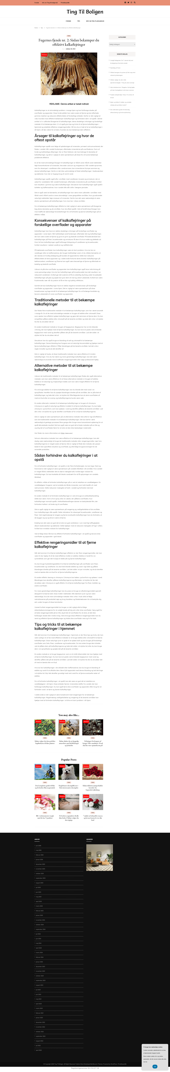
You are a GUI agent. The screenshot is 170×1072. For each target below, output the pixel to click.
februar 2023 (39, 1013)
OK (155, 1067)
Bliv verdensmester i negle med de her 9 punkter (45, 817)
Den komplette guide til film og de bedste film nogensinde (45, 786)
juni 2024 (38, 938)
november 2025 (40, 869)
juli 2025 (38, 887)
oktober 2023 (40, 976)
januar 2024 (39, 962)
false (63, 433)
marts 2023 (39, 1008)
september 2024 (40, 929)
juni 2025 (38, 892)
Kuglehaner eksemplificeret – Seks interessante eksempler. (69, 786)
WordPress (114, 1064)
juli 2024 (38, 934)
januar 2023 (39, 1017)
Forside (37, 2)
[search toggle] (134, 2)
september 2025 (40, 878)
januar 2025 (39, 915)
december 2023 (40, 966)
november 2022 (40, 1027)
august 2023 (39, 985)
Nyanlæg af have (115, 68)
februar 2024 (39, 957)
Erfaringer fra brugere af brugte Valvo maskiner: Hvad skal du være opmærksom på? (93, 743)
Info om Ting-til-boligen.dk (50, 2)
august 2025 (39, 883)
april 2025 (39, 901)
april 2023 (39, 1004)
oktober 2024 (40, 924)
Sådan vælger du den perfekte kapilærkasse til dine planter (45, 742)
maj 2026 (38, 850)
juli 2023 (38, 990)
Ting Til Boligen (85, 11)
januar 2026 (39, 859)
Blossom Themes (98, 1064)
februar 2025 (39, 911)
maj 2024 (38, 943)
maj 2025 (38, 897)
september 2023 (40, 980)
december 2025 (40, 864)
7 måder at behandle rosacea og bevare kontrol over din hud (92, 818)
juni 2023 (38, 994)
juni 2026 (38, 845)
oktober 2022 (40, 1031)
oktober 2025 (40, 873)
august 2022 (39, 1041)
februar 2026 (39, 855)
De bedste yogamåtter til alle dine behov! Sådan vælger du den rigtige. (69, 818)
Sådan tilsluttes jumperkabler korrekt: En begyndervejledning (93, 787)
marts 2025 (39, 906)
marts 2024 (39, 952)
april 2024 (39, 948)
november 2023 (40, 971)
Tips (78, 21)
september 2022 (40, 1036)
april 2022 (39, 1050)
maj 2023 (38, 999)
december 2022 (40, 1022)
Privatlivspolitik (65, 2)
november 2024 (40, 920)
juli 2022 (38, 1045)
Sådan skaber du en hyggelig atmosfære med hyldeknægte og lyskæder (69, 743)
